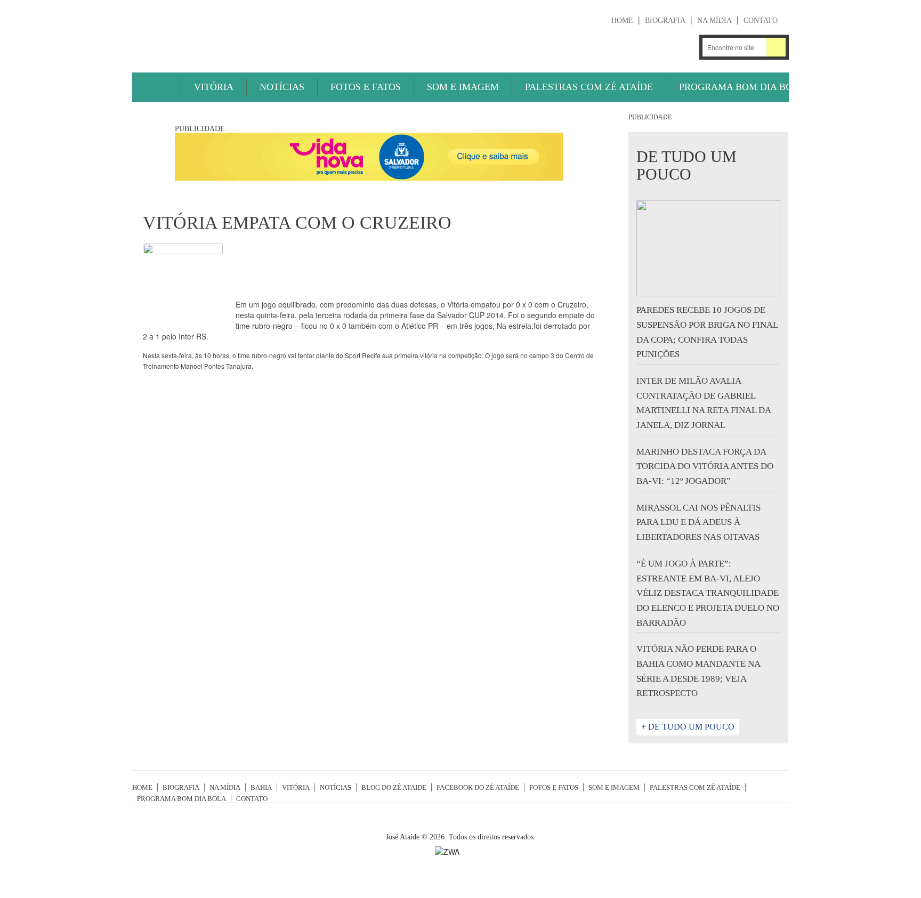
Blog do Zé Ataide (393, 787)
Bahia (261, 787)
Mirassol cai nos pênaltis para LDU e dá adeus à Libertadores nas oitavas (698, 522)
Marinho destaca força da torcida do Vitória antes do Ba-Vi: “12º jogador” (704, 466)
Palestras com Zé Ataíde (589, 87)
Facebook (684, 47)
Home (622, 21)
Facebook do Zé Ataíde (478, 787)
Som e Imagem (463, 87)
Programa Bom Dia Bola (742, 87)
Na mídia (714, 21)
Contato (761, 21)
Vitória (213, 87)
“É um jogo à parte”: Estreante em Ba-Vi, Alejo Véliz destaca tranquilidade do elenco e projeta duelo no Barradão (707, 593)
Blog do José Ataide (656, 47)
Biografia (665, 21)
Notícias (282, 87)
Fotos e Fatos (365, 87)
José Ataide (212, 32)
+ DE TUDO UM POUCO (687, 726)
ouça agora (584, 48)
